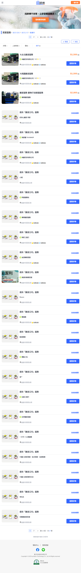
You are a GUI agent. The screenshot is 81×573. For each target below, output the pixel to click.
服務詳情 (73, 63)
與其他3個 (28, 123)
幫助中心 (36, 545)
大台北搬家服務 (26, 55)
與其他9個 (28, 143)
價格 (26, 46)
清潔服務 (6, 32)
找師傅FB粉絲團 (37, 549)
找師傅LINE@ (43, 549)
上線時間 (15, 46)
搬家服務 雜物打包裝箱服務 (31, 93)
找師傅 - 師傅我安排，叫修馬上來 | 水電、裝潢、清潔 (40, 3)
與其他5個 (28, 243)
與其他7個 (28, 203)
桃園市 (32, 32)
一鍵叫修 (75, 2)
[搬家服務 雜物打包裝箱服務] (10, 97)
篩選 (66, 42)
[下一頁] (38, 37)
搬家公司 (25, 32)
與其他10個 (29, 183)
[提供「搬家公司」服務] (10, 116)
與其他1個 (28, 302)
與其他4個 (28, 64)
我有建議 (45, 545)
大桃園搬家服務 (26, 74)
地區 (76, 42)
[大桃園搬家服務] (10, 78)
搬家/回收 (16, 32)
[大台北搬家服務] (10, 59)
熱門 (37, 46)
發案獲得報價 (40, 20)
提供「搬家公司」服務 (29, 112)
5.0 (36, 59)
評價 (4, 46)
